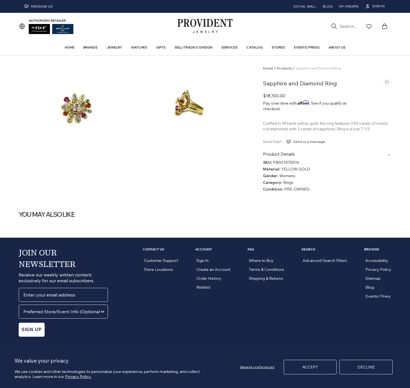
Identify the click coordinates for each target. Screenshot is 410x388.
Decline (366, 367)
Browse (371, 249)
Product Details (279, 154)
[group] (75, 107)
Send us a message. (309, 141)
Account (203, 249)
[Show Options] (102, 311)
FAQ (251, 249)
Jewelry (114, 47)
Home (268, 68)
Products (284, 68)
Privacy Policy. (78, 376)
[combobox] (61, 311)
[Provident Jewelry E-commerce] (205, 26)
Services (229, 47)
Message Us (42, 6)
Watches (139, 47)
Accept (310, 367)
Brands (90, 47)
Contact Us (153, 249)
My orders (349, 6)
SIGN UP (31, 329)
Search (308, 249)
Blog (327, 6)
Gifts (161, 47)
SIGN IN (378, 6)
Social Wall (304, 6)
